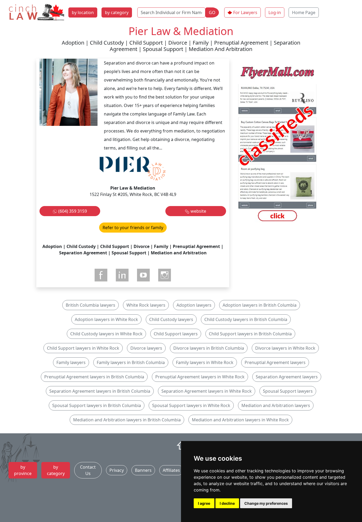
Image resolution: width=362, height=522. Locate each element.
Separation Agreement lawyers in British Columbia (99, 391)
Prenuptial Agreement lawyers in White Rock (200, 377)
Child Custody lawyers (171, 319)
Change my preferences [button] (266, 503)
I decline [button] (227, 503)
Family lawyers (71, 362)
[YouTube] (143, 275)
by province (23, 470)
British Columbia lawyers (90, 305)
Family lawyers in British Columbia (131, 362)
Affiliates (171, 470)
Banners (143, 470)
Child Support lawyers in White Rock (83, 348)
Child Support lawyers (176, 334)
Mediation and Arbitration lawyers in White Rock (240, 420)
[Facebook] (101, 275)
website (198, 211)
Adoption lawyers (193, 305)
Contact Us (88, 470)
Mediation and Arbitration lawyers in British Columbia (127, 420)
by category (117, 12)
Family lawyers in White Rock (204, 362)
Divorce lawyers (146, 348)
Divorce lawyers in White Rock (285, 348)
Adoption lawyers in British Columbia (260, 305)
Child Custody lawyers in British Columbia (245, 319)
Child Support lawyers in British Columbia (250, 334)
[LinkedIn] (122, 275)
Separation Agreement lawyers (287, 377)
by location (83, 12)
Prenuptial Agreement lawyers (275, 362)
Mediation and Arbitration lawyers (275, 405)
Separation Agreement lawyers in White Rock (206, 391)
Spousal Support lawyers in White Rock (191, 405)
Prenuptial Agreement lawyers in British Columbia (94, 377)
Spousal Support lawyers (288, 391)
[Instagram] (164, 275)
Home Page (303, 12)
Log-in (274, 12)
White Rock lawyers (145, 305)
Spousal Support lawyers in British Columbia (96, 405)
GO (212, 12)
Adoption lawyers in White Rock (106, 319)
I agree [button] (204, 503)
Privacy (116, 470)
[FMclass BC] (277, 144)
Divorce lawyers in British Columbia (208, 348)
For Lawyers (245, 12)
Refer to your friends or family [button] (133, 227)
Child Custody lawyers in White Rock (106, 334)
